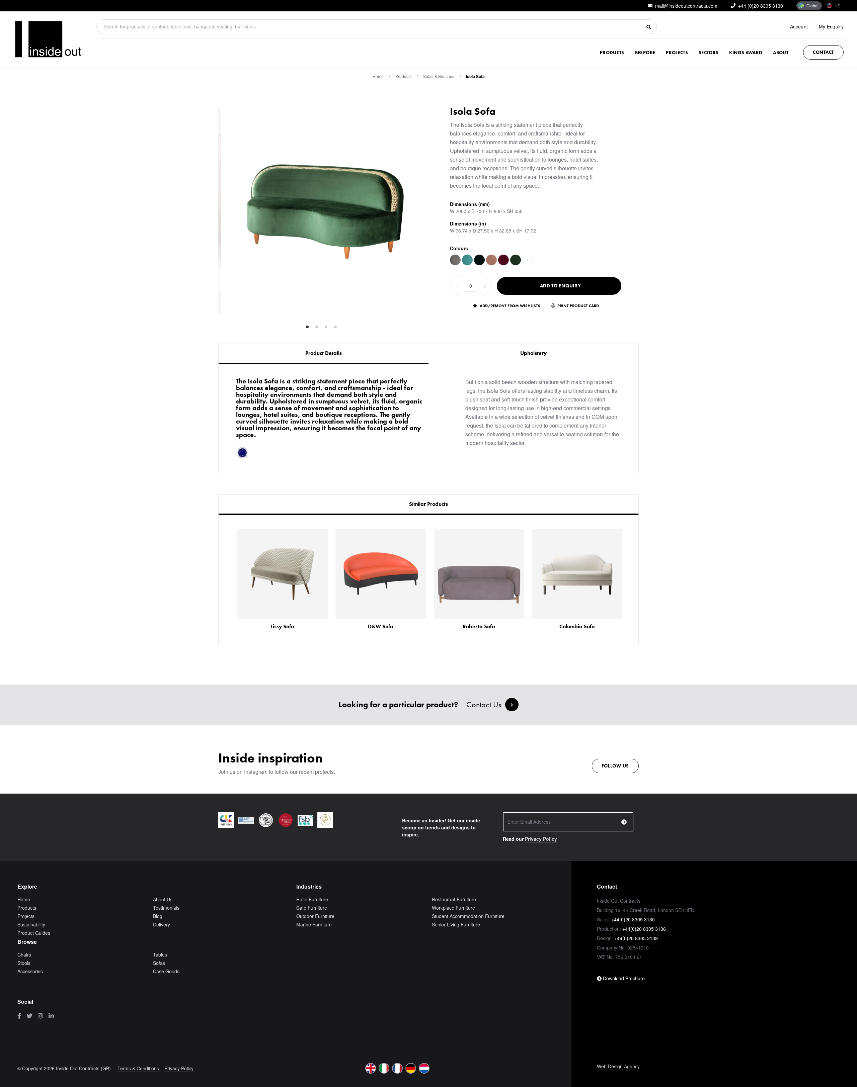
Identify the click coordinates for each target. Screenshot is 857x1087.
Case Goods (166, 971)
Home (378, 76)
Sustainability (31, 924)
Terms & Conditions (138, 1068)
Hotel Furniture (312, 899)
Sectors (708, 53)
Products (612, 53)
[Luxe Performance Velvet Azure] (467, 260)
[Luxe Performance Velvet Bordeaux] (503, 260)
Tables (160, 954)
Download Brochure (623, 978)
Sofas (159, 963)
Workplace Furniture (453, 907)
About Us (162, 899)
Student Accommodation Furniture (468, 916)
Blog (157, 916)
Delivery (161, 924)
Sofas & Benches (438, 76)
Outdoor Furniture (315, 916)
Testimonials (166, 907)
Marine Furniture (314, 924)
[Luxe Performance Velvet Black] (479, 260)
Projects (677, 53)
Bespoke (645, 53)
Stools (23, 963)
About (780, 53)
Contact (823, 52)
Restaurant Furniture (454, 899)
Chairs (24, 954)
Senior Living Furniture (456, 924)
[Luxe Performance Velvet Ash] (455, 260)
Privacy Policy (541, 838)
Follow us (615, 766)
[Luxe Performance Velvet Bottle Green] (515, 260)
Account (799, 26)
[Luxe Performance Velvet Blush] (491, 260)
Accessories (30, 971)
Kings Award (745, 53)
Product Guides (33, 932)
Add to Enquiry (560, 286)
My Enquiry (831, 26)
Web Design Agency (618, 1066)
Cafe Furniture (311, 907)
